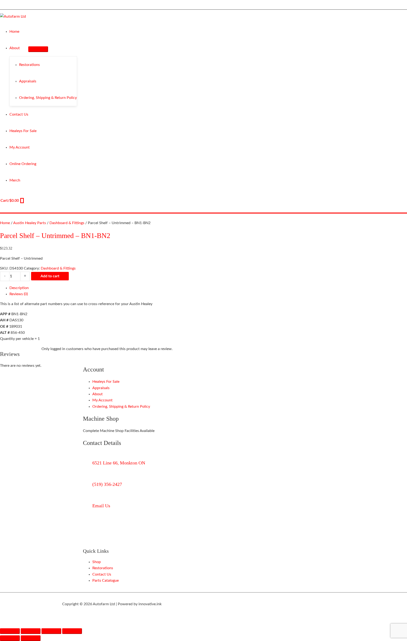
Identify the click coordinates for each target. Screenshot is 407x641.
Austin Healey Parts (29, 223)
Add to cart (50, 276)
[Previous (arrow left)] (10, 638)
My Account (102, 400)
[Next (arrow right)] (31, 638)
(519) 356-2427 (107, 484)
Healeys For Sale (105, 381)
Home (5, 223)
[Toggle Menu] (38, 49)
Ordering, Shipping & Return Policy (121, 406)
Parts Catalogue (105, 580)
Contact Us (101, 574)
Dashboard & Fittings (66, 223)
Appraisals (101, 388)
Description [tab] (19, 288)
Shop (96, 562)
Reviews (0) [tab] (18, 294)
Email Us (101, 505)
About (97, 394)
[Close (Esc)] (72, 631)
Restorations (102, 568)
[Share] (51, 631)
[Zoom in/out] (10, 631)
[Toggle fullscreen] (31, 631)
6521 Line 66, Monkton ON (118, 462)
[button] (22, 48)
